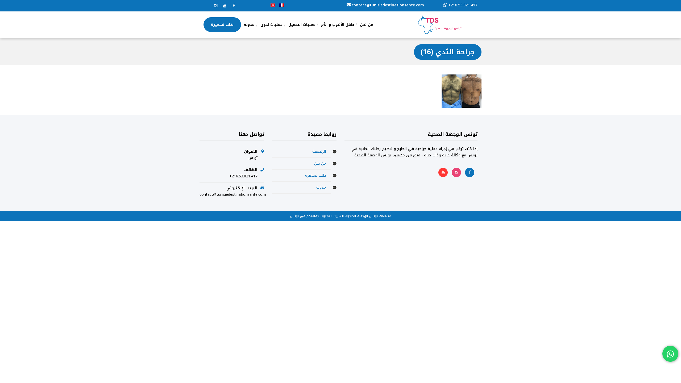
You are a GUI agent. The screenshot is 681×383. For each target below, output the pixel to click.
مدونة (321, 187)
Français (281, 5)
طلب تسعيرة (315, 175)
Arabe (273, 5)
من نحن (320, 163)
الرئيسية (319, 151)
